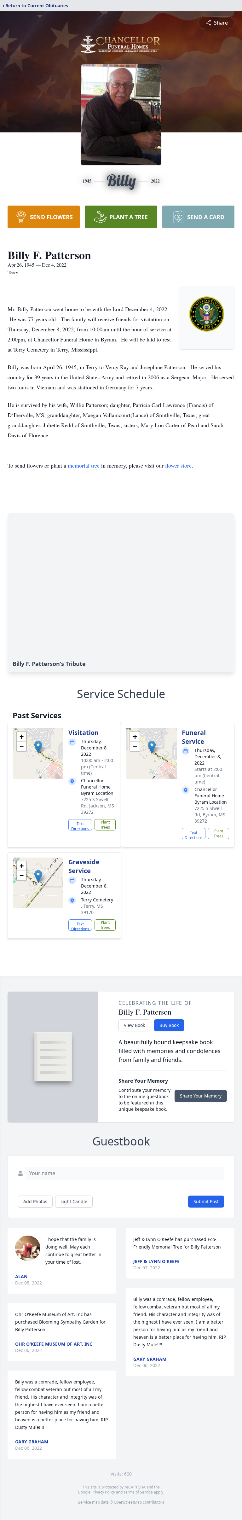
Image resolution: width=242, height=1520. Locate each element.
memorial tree (84, 465)
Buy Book (169, 1025)
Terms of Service (138, 1492)
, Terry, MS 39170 (92, 909)
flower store (178, 465)
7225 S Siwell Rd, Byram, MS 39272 (209, 814)
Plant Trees (105, 824)
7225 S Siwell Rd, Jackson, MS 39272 (97, 805)
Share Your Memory (201, 1096)
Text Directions (80, 825)
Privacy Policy (103, 1492)
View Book (134, 1025)
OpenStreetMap (128, 1502)
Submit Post (206, 1201)
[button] (38, 747)
